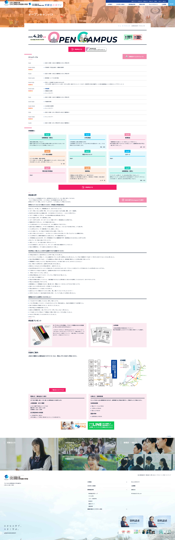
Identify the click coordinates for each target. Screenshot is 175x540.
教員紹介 (91, 501)
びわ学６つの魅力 (92, 486)
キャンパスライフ (153, 4)
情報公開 (147, 475)
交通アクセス (134, 1)
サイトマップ (168, 475)
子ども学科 (91, 496)
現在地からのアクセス (58, 390)
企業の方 (164, 1)
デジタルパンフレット (136, 493)
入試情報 (164, 4)
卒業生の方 (151, 1)
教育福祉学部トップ (93, 493)
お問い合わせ (153, 475)
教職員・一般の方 (157, 1)
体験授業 (47, 88)
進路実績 (91, 506)
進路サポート (92, 503)
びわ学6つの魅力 (120, 4)
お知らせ (133, 489)
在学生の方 (140, 1)
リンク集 (163, 475)
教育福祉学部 (132, 4)
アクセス (158, 475)
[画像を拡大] (145, 360)
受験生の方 (145, 1)
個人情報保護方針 (141, 475)
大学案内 (110, 4)
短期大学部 (142, 4)
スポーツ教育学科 (93, 498)
